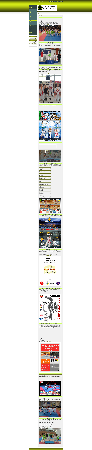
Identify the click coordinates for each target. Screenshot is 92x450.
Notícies (42, 11)
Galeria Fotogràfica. (49, 24)
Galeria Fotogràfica (49, 68)
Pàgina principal (51, 1)
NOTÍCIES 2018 (40, 15)
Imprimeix (61, 1)
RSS (58, 1)
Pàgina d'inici (39, 11)
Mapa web (55, 1)
